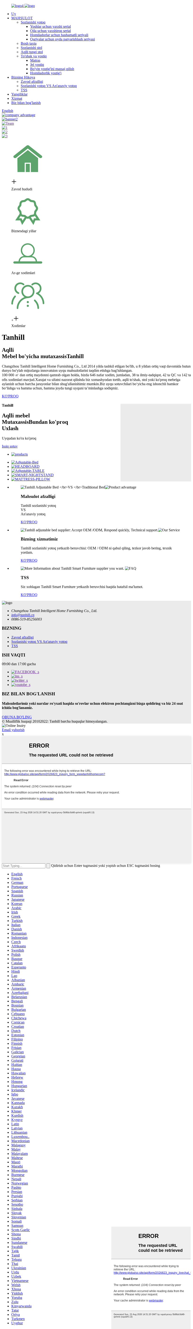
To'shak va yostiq (34, 56)
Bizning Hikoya (23, 77)
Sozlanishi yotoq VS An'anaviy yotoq (49, 86)
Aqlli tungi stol (32, 52)
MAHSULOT (22, 18)
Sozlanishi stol (31, 48)
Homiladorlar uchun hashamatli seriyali (59, 35)
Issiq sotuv (10, 446)
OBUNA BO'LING (17, 717)
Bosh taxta (28, 43)
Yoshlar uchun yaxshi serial (50, 26)
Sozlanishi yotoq (33, 22)
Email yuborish (13, 730)
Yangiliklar (19, 94)
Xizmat (16, 98)
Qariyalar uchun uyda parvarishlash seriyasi (62, 39)
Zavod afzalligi (32, 82)
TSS (24, 90)
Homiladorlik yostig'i (45, 73)
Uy (13, 14)
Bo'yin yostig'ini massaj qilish (52, 69)
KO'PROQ (10, 396)
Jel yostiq (37, 65)
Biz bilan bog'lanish (26, 103)
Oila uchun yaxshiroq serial (50, 31)
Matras (35, 60)
